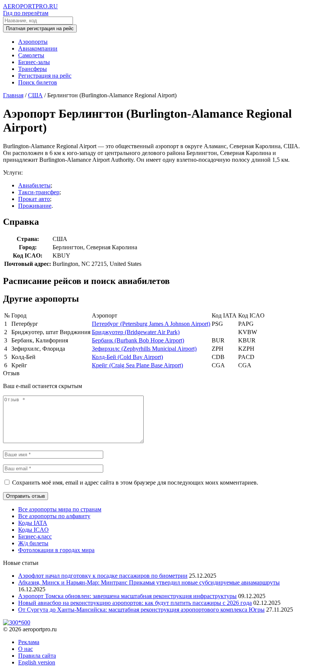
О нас (25, 649)
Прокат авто (34, 199)
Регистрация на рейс (44, 75)
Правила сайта (37, 655)
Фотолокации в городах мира (56, 550)
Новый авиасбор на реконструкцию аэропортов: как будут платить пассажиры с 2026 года (135, 603)
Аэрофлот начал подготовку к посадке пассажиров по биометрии (103, 575)
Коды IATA (32, 523)
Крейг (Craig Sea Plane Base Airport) (137, 365)
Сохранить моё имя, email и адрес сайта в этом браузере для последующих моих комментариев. (135, 482)
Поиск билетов (37, 82)
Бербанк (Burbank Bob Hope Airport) (138, 340)
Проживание (34, 206)
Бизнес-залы (34, 62)
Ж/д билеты (33, 543)
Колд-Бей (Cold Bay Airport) (127, 357)
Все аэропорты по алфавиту (54, 516)
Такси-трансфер (38, 192)
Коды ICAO (33, 529)
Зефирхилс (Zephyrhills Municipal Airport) (144, 348)
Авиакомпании (37, 48)
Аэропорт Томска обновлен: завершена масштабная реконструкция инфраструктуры (127, 596)
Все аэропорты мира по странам (59, 509)
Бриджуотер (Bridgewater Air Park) (136, 332)
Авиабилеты (34, 185)
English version (36, 662)
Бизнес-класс (35, 536)
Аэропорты (33, 41)
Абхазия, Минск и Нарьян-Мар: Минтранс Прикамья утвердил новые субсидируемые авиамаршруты (149, 582)
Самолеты (31, 55)
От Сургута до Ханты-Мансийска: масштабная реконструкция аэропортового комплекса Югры (141, 609)
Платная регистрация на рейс (40, 28)
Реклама (28, 642)
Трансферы (32, 69)
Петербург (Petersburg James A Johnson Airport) (151, 324)
